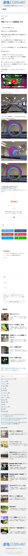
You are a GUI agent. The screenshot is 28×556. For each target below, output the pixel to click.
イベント (3, 381)
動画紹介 (3, 399)
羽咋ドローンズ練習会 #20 (12, 370)
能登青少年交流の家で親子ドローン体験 (15, 368)
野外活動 (3, 411)
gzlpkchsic (8, 416)
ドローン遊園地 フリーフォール (17, 517)
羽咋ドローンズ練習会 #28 (16, 431)
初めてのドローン (15, 314)
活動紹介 (3, 402)
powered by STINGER (16, 553)
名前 (4, 277)
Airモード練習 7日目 (15, 357)
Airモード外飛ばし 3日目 (17, 324)
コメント (5, 257)
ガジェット (4, 383)
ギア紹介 (3, 386)
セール (2, 388)
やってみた (4, 395)
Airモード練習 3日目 (15, 347)
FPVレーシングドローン (7, 379)
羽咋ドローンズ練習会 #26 (16, 496)
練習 (3, 224)
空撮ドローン (4, 406)
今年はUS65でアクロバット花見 (17, 485)
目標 (2, 404)
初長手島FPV (12, 506)
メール (5, 282)
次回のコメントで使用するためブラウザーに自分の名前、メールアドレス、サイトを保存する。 (13, 296)
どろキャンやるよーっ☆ (15, 441)
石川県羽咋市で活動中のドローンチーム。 (14, 548)
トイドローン (4, 392)
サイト (4, 287)
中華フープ (4, 397)
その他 (2, 390)
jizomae (15, 420)
